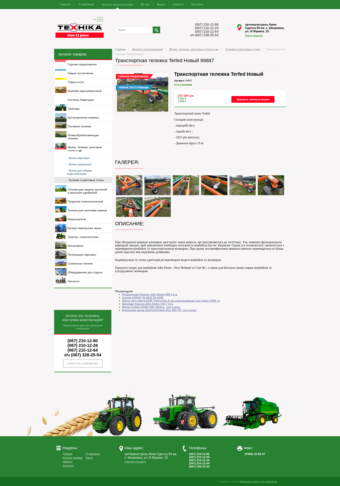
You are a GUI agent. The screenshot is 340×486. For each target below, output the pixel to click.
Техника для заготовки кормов (87, 210)
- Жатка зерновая (78, 158)
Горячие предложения (82, 64)
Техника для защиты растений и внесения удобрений (87, 191)
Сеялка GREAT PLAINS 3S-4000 (142, 297)
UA (94, 19)
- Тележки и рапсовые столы (85, 180)
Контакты (197, 4)
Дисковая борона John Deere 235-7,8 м (147, 303)
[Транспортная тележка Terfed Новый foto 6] (242, 185)
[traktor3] (252, 435)
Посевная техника (79, 126)
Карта (89, 457)
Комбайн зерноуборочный (85, 90)
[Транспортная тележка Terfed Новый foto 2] (129, 185)
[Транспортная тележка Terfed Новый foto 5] (214, 185)
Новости (178, 4)
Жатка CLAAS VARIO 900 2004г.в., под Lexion (151, 307)
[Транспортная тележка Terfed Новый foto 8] (129, 207)
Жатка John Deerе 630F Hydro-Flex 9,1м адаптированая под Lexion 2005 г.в (171, 300)
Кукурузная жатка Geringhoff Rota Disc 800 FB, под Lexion (159, 310)
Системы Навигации (81, 99)
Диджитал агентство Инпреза (258, 481)
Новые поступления (80, 73)
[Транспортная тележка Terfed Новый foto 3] (157, 185)
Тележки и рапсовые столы (242, 49)
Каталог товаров (72, 457)
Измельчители (77, 219)
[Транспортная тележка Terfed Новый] (142, 112)
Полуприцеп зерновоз (82, 254)
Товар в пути (76, 82)
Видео (161, 4)
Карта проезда (253, 35)
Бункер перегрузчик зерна (84, 228)
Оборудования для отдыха (85, 272)
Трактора (73, 108)
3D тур (145, 4)
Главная (65, 4)
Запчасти (73, 281)
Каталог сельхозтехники (117, 4)
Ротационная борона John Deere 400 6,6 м (149, 294)
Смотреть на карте (135, 461)
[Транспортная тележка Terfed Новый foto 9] (157, 207)
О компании (86, 4)
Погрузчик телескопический (85, 201)
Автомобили (75, 245)
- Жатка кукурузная (79, 164)
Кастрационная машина (83, 117)
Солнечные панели (80, 263)
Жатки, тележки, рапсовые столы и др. (194, 49)
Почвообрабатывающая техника (83, 137)
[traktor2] (185, 435)
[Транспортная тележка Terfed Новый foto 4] (186, 185)
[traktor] (118, 435)
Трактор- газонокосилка (83, 236)
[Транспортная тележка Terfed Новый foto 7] (271, 185)
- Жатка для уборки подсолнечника (79, 172)
